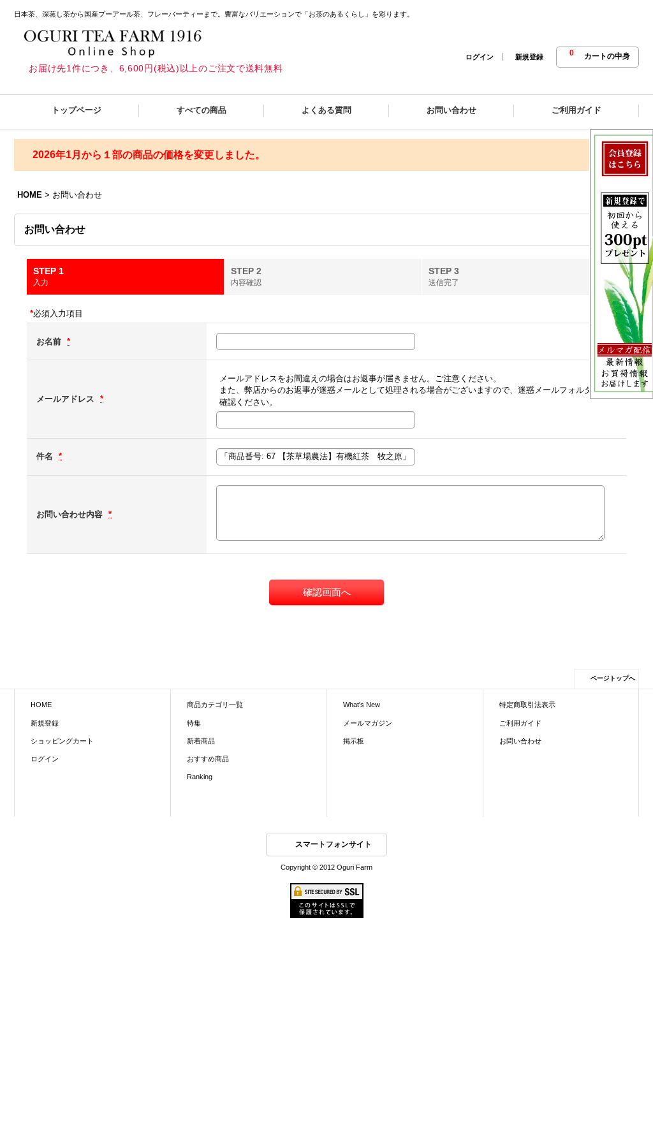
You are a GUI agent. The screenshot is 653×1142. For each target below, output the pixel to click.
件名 (45, 456)
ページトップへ (613, 678)
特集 (194, 723)
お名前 (50, 341)
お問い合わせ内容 (70, 514)
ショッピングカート (62, 741)
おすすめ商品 (208, 759)
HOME (41, 704)
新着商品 (201, 741)
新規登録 (529, 57)
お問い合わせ (520, 741)
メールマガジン (367, 723)
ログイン (480, 57)
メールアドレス (66, 399)
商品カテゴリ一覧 (215, 704)
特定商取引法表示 (527, 704)
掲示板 (353, 741)
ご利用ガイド (520, 723)
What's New (361, 704)
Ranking (199, 776)
